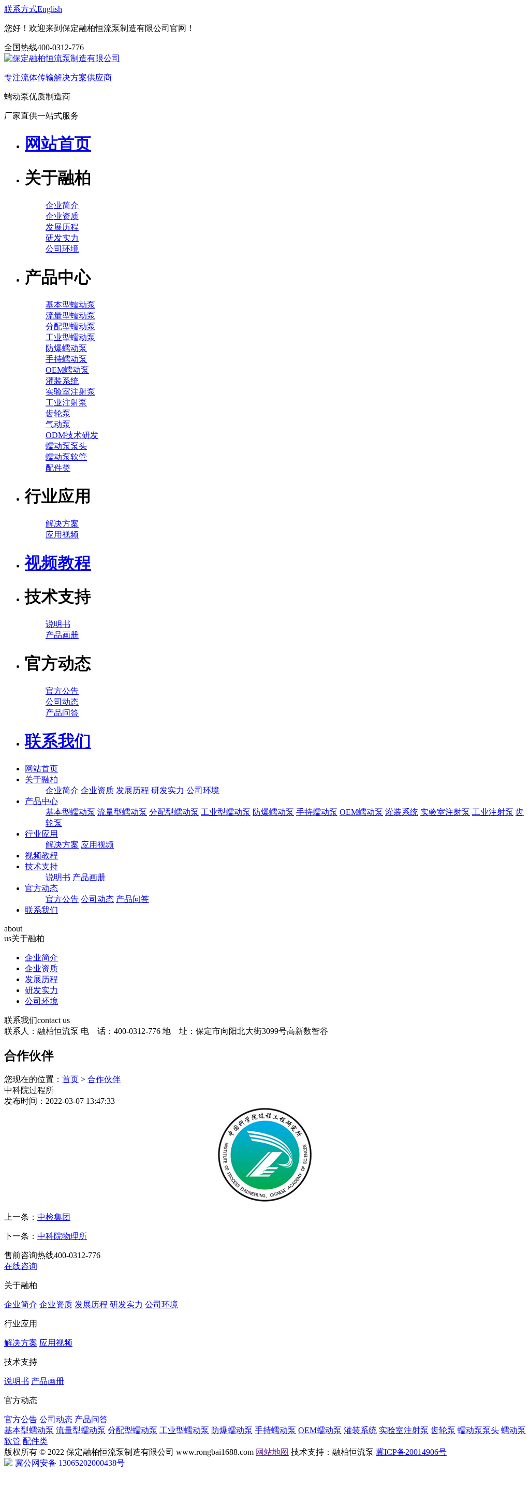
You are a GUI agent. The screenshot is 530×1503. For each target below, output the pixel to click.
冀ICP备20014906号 (411, 1452)
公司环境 (62, 248)
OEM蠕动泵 (67, 370)
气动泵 (58, 424)
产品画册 (62, 635)
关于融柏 (41, 779)
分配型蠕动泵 (70, 326)
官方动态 (41, 888)
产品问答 (62, 712)
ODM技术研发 (72, 435)
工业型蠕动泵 (70, 337)
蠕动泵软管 (66, 457)
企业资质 (62, 216)
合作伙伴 (104, 1079)
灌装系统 (62, 380)
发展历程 (62, 227)
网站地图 (272, 1452)
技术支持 (41, 866)
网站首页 (41, 768)
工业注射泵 (66, 402)
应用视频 (62, 534)
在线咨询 (20, 1266)
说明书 (58, 624)
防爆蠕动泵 (66, 348)
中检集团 (53, 1217)
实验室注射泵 (70, 391)
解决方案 (62, 523)
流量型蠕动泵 (70, 315)
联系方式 (20, 9)
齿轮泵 (58, 413)
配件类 (58, 467)
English (49, 9)
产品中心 (41, 801)
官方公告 (62, 691)
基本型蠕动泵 (70, 304)
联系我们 (41, 910)
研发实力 (62, 238)
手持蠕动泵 (66, 359)
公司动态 (62, 701)
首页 (70, 1079)
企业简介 (62, 205)
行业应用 (41, 833)
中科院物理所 (62, 1236)
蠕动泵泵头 (66, 446)
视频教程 (41, 855)
